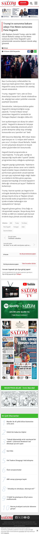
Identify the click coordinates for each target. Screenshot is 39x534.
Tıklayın (18, 274)
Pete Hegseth (7, 227)
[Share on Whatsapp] (35, 51)
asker (23, 227)
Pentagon (16, 227)
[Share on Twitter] (32, 51)
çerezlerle (21, 531)
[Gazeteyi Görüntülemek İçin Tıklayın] (19, 350)
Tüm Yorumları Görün (29, 263)
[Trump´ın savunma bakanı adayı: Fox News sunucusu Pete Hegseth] (19, 67)
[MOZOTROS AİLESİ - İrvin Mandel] (19, 399)
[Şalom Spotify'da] (19, 309)
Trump (17, 223)
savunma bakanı (7, 231)
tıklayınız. (6, 533)
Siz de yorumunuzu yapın (28, 254)
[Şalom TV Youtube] (19, 289)
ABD (11, 223)
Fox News (24, 223)
